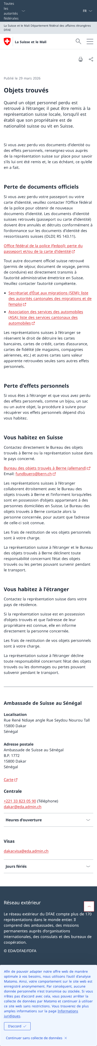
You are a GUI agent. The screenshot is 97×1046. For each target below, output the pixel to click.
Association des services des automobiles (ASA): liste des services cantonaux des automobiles (45, 317)
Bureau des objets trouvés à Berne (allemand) (45, 468)
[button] (89, 906)
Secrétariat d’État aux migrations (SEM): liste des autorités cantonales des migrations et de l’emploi (50, 298)
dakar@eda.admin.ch (22, 806)
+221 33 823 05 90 (20, 801)
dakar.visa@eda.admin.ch (26, 851)
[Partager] (91, 59)
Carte (8, 779)
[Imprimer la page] (80, 59)
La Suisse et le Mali (30, 42)
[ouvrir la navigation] (90, 41)
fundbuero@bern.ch (34, 473)
